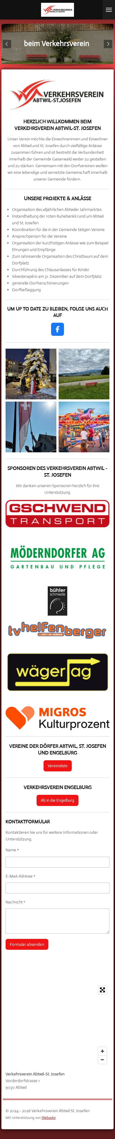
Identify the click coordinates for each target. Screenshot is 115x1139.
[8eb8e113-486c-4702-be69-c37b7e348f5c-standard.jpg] (31, 426)
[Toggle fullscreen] (102, 990)
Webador (49, 1117)
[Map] (57, 1025)
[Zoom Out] (102, 1059)
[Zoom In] (102, 1051)
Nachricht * (15, 902)
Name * (12, 850)
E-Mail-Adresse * (20, 876)
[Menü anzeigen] (109, 10)
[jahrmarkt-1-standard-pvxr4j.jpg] (84, 426)
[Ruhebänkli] (84, 374)
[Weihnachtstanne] (31, 374)
